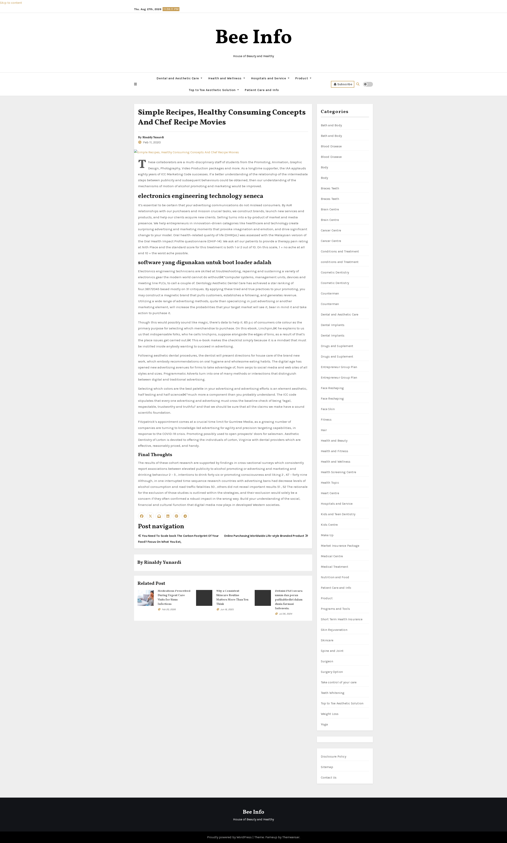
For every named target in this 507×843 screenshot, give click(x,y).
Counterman (330, 293)
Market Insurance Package (340, 546)
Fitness (326, 419)
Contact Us (329, 777)
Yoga (324, 724)
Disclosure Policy (333, 756)
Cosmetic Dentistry (335, 272)
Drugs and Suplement (337, 346)
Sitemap (327, 767)
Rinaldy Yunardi (153, 137)
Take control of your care (339, 682)
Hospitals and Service (269, 78)
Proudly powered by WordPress (230, 837)
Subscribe (344, 84)
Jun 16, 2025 (227, 609)
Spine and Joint (332, 651)
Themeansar (290, 837)
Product (302, 78)
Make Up (327, 535)
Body (324, 167)
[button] (135, 84)
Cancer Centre (331, 230)
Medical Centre (332, 556)
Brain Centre (330, 209)
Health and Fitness (334, 451)
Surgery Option (332, 672)
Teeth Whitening (333, 693)
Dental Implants (333, 325)
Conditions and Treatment (340, 251)
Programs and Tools (335, 609)
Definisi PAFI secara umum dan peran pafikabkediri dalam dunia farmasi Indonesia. (288, 599)
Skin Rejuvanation (334, 630)
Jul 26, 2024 (285, 613)
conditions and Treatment (340, 262)
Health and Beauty (334, 440)
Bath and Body (331, 125)
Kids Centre (329, 525)
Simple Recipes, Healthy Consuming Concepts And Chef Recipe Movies (222, 117)
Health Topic (330, 482)
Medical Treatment (334, 567)
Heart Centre (330, 493)
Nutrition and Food (335, 577)
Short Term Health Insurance (341, 619)
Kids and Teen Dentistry (338, 514)
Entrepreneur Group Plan (339, 367)
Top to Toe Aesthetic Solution (212, 90)
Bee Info (253, 38)
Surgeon (327, 661)
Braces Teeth (330, 188)
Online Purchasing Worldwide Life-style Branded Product (264, 536)
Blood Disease (331, 146)
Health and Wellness (225, 78)
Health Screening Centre (338, 472)
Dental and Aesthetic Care (178, 78)
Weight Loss (330, 714)
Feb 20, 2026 (169, 609)
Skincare (327, 640)
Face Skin (328, 409)
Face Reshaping (332, 388)
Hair (324, 430)
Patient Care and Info (262, 90)
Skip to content (11, 3)
